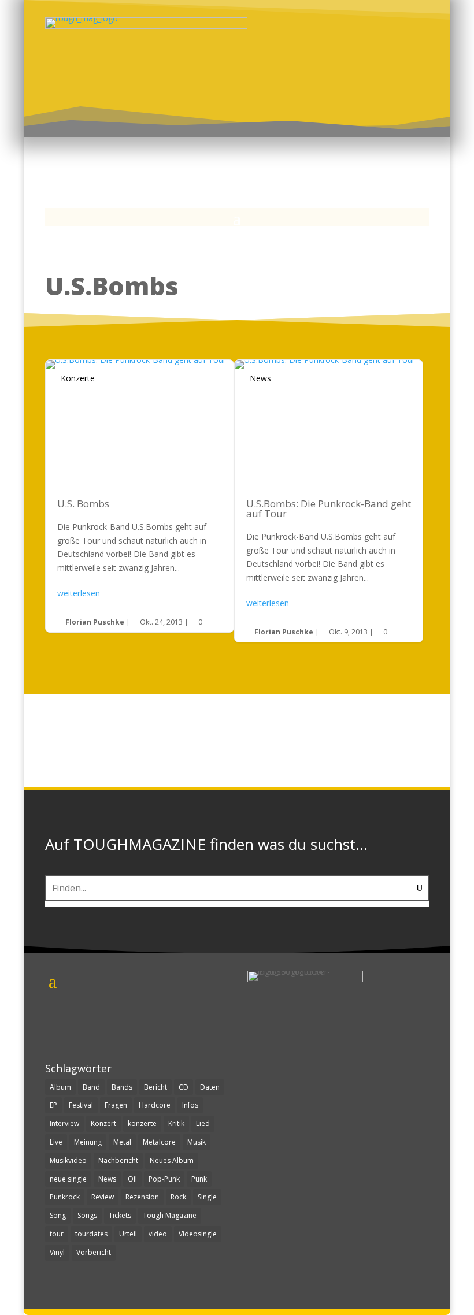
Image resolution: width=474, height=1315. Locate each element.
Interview (64, 1123)
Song (58, 1215)
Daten (210, 1087)
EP (53, 1105)
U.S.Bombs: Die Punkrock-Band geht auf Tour (329, 501)
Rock (178, 1197)
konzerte (142, 1123)
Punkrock (65, 1197)
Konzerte (78, 378)
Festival (81, 1105)
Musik (196, 1142)
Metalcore (159, 1142)
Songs (87, 1215)
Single (207, 1197)
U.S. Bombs (140, 496)
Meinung (88, 1142)
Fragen (116, 1105)
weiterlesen (78, 593)
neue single (68, 1179)
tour (57, 1234)
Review (102, 1197)
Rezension (142, 1197)
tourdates (91, 1234)
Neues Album (172, 1160)
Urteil (128, 1234)
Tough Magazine (170, 1215)
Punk (199, 1179)
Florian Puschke (94, 622)
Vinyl (57, 1252)
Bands (122, 1087)
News (260, 378)
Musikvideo (68, 1160)
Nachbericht (118, 1160)
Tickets (120, 1215)
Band (91, 1087)
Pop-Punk (164, 1179)
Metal (122, 1142)
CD (183, 1087)
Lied (203, 1123)
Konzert (103, 1123)
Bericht (155, 1087)
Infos (190, 1105)
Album (60, 1087)
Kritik (176, 1123)
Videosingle (198, 1234)
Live (56, 1142)
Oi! (132, 1179)
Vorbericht (93, 1252)
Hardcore (155, 1105)
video (158, 1234)
